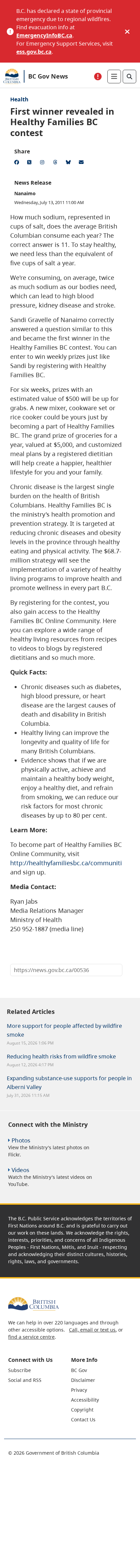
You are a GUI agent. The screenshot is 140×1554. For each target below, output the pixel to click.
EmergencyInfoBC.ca (44, 35)
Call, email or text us (92, 1329)
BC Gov (79, 1370)
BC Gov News (48, 76)
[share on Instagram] (43, 163)
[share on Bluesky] (69, 163)
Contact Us (83, 1419)
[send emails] (82, 163)
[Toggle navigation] (114, 76)
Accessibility (85, 1400)
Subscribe (19, 1370)
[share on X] (30, 163)
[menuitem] (38, 1370)
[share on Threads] (56, 163)
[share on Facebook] (17, 163)
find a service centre (31, 1337)
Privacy (79, 1390)
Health (19, 99)
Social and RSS (24, 1380)
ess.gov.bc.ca (34, 51)
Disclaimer (83, 1380)
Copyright (82, 1409)
